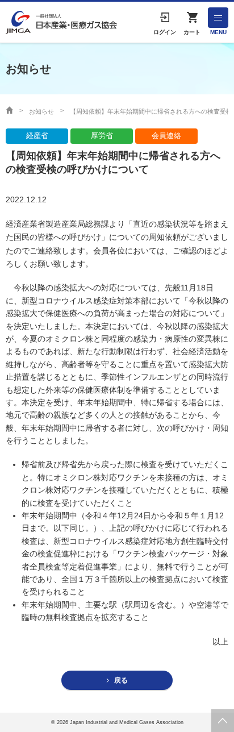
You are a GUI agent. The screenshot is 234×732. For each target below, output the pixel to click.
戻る (121, 680)
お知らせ (41, 111)
